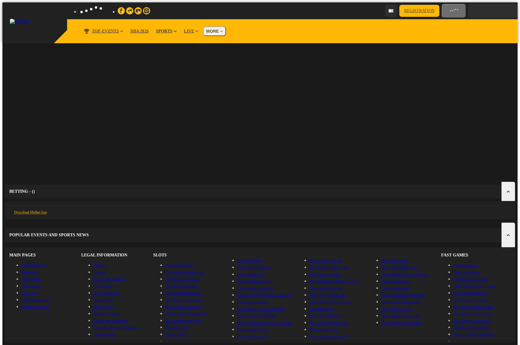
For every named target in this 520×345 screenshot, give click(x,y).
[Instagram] (146, 10)
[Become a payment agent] (391, 11)
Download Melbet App (30, 212)
